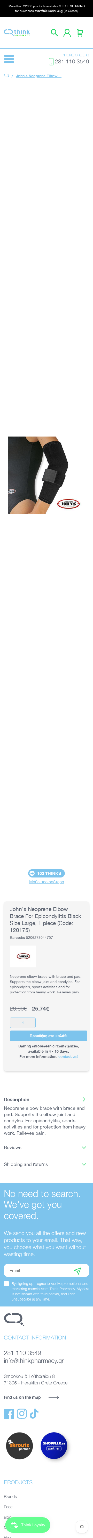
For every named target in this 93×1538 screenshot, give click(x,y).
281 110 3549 (72, 61)
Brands (10, 1496)
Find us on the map (22, 1397)
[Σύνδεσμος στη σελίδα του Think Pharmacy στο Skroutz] (19, 1459)
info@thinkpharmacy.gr (34, 1360)
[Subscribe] (77, 1270)
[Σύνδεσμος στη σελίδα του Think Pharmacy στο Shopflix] (54, 1463)
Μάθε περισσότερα (46, 881)
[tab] (46, 1099)
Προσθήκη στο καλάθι (48, 1035)
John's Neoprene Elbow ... (38, 76)
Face (8, 1506)
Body (8, 1517)
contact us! (68, 1056)
